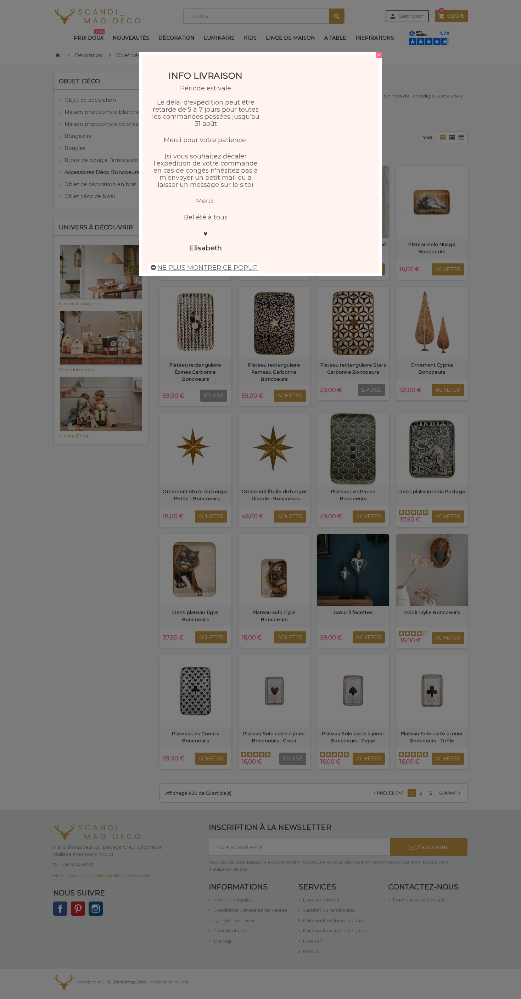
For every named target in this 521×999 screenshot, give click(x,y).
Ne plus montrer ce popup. (207, 268)
